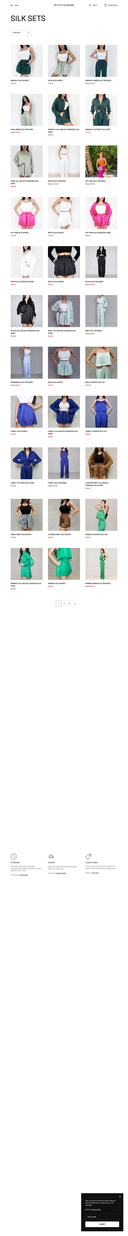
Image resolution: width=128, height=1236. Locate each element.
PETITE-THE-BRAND (64, 5)
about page (24, 875)
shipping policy (61, 873)
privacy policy (96, 1209)
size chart (95, 873)
